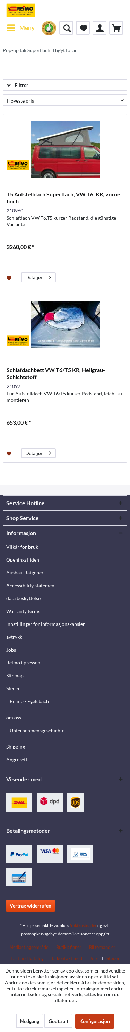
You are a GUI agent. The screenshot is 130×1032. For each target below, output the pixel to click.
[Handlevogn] (116, 28)
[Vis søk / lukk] (66, 28)
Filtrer (21, 85)
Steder (13, 688)
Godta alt (58, 1021)
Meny (27, 27)
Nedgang (29, 1021)
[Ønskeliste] (83, 28)
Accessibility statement (31, 585)
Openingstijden (22, 560)
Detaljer (34, 277)
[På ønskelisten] (10, 277)
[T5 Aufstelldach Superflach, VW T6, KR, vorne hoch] (65, 149)
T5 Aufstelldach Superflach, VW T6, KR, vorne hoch (63, 197)
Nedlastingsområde (29, 947)
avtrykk (14, 637)
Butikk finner (68, 947)
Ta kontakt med (66, 958)
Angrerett (16, 760)
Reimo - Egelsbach (29, 701)
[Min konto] (99, 28)
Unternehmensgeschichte (37, 730)
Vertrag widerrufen (30, 906)
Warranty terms (23, 611)
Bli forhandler (102, 947)
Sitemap (15, 675)
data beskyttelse (23, 598)
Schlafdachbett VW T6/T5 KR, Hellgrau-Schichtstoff (56, 373)
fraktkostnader (83, 925)
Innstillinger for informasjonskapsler (45, 624)
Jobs (11, 650)
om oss (13, 717)
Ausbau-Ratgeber (25, 572)
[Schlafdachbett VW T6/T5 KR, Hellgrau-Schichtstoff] (65, 324)
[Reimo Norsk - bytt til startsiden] (20, 10)
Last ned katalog (27, 958)
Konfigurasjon (94, 1021)
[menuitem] (20, 28)
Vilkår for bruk (22, 547)
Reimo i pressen (23, 663)
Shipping (15, 747)
